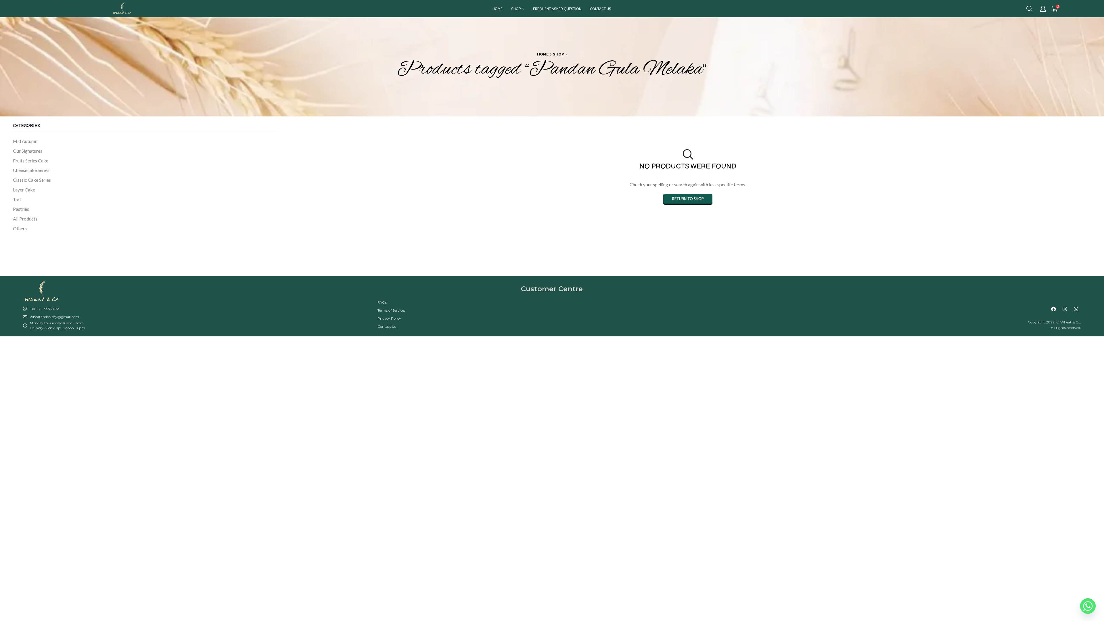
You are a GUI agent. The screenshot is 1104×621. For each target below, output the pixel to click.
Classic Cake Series (32, 180)
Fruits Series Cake (30, 160)
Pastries (21, 209)
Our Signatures (27, 151)
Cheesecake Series (31, 170)
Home (497, 8)
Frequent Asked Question (557, 8)
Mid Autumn (25, 141)
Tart (17, 199)
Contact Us (600, 8)
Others (20, 228)
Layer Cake (24, 189)
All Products (25, 218)
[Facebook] (1054, 309)
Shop (516, 8)
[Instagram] (1065, 309)
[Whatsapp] (1076, 309)
